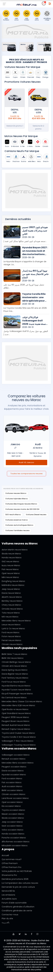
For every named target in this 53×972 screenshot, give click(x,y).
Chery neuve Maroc (11, 604)
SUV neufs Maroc (13, 514)
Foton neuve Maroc (11, 636)
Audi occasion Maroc (12, 786)
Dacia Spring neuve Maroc (15, 670)
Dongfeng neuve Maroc (13, 581)
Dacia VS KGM (26, 462)
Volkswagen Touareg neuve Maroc (19, 744)
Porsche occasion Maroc (14, 837)
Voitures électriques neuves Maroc (21, 504)
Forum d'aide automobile (14, 902)
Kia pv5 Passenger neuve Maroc (17, 693)
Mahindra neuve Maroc (13, 585)
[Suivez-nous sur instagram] (37, 934)
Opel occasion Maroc (12, 802)
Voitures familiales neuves (17, 530)
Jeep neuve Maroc (11, 589)
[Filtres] (49, 3)
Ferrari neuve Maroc (11, 640)
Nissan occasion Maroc (13, 814)
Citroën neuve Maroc (12, 644)
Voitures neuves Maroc (15, 493)
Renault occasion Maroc (14, 758)
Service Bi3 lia (8, 890)
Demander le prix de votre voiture (18, 887)
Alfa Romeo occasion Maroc (16, 841)
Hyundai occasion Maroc (14, 774)
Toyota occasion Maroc (13, 810)
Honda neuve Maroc (12, 557)
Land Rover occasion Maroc (15, 798)
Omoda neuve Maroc (12, 608)
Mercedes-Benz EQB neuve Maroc (18, 705)
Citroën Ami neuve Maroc (14, 666)
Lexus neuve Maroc (11, 624)
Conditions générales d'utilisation (18, 906)
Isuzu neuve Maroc (11, 565)
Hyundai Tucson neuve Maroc (16, 689)
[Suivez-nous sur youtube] (13, 934)
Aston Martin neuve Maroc (15, 549)
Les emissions (8, 894)
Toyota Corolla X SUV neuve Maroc (19, 737)
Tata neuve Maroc (11, 612)
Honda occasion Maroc (13, 833)
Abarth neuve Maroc (12, 597)
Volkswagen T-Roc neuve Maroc (17, 740)
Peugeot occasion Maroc (14, 766)
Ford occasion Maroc (12, 778)
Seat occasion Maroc (12, 825)
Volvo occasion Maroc (12, 829)
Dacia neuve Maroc (11, 593)
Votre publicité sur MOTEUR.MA (17, 871)
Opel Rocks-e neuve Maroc (15, 709)
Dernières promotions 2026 (15, 879)
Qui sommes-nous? (11, 859)
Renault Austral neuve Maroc (16, 725)
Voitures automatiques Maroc (19, 525)
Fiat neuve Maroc (10, 569)
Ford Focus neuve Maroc (14, 681)
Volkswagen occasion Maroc (16, 754)
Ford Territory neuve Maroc (15, 677)
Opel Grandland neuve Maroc (16, 713)
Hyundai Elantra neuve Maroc (16, 685)
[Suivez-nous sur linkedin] (26, 934)
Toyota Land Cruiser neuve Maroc (18, 733)
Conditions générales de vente (17, 910)
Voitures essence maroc (16, 520)
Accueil (5, 855)
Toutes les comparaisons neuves (26, 473)
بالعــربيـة (5, 922)
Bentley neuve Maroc (12, 601)
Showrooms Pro (9, 875)
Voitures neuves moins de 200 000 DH (22, 509)
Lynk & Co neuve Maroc (13, 628)
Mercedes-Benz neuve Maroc (16, 620)
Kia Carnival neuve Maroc (14, 697)
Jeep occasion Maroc (12, 821)
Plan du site (7, 918)
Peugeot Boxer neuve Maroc (16, 721)
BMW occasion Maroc (12, 790)
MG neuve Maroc (10, 616)
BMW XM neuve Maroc (13, 658)
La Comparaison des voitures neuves (20, 883)
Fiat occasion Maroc (12, 782)
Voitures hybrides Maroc (16, 498)
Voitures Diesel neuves (36, 514)
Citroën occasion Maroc (13, 794)
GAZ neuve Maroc (10, 561)
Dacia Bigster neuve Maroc (15, 673)
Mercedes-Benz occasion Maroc (18, 762)
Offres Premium (10, 863)
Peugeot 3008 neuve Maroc (15, 717)
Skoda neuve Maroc (11, 553)
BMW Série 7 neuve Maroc (14, 654)
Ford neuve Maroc (11, 632)
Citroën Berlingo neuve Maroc (16, 662)
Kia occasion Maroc (11, 806)
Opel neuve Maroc (11, 573)
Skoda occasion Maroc (13, 818)
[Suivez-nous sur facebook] (31, 934)
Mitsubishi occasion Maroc (15, 845)
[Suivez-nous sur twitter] (20, 934)
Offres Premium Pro (11, 867)
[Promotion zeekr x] (15, 98)
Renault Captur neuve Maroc (16, 729)
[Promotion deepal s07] (38, 98)
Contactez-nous (10, 914)
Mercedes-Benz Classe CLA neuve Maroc (22, 701)
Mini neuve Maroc (10, 577)
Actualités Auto (9, 898)
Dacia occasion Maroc (13, 770)
